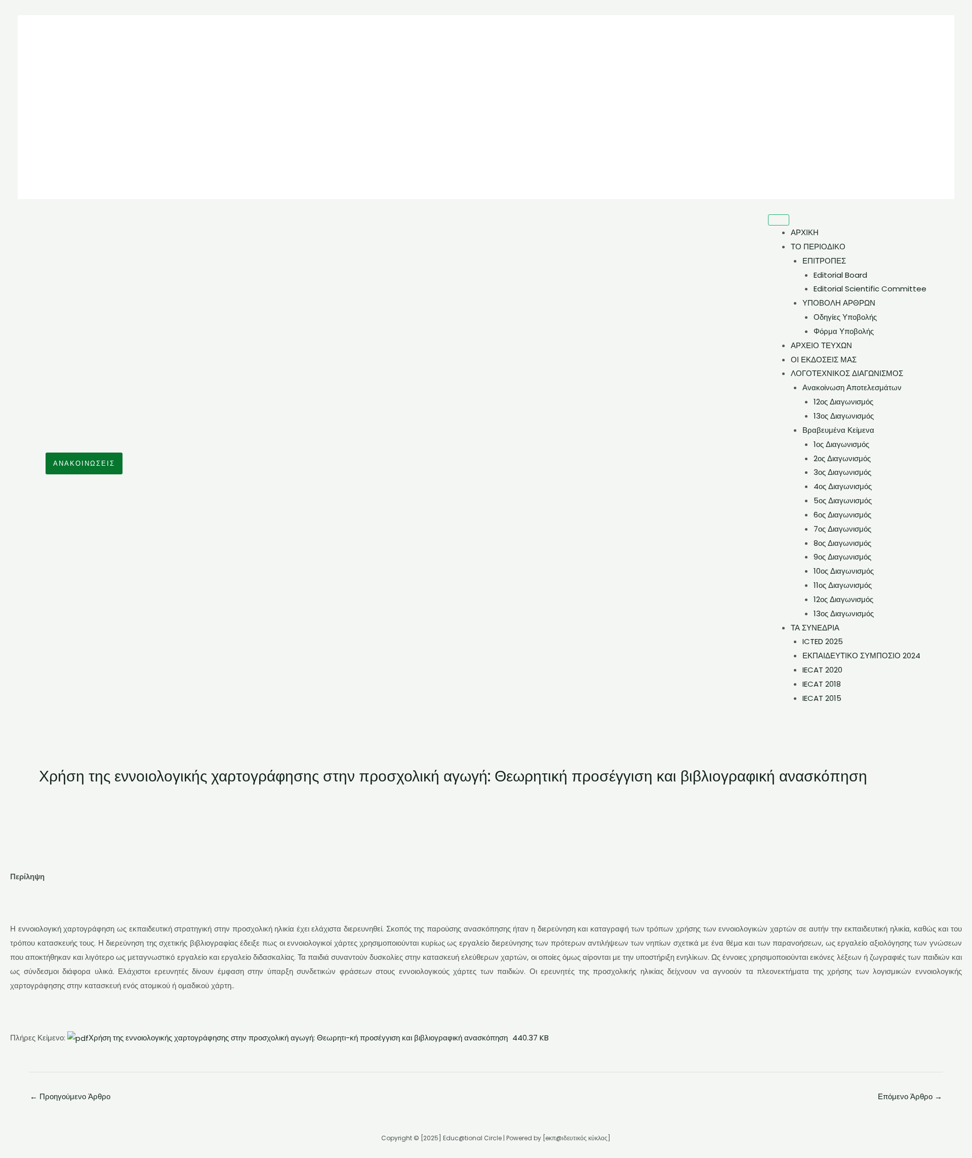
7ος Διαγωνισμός (842, 529)
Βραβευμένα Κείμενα (838, 430)
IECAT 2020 (822, 669)
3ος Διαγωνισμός (842, 472)
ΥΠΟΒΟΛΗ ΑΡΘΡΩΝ (838, 302)
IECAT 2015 (821, 698)
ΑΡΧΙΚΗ (805, 232)
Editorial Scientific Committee (870, 288)
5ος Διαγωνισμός (843, 500)
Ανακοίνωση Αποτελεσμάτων (852, 387)
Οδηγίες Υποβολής (845, 317)
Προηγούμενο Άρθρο (70, 1096)
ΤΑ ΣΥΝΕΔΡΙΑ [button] (815, 627)
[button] (84, 463)
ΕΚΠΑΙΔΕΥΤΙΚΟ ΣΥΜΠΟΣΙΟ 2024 (861, 655)
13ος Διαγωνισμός (844, 415)
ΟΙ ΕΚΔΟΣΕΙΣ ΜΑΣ (824, 359)
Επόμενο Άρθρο (910, 1096)
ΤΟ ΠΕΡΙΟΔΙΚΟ (818, 246)
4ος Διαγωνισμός (843, 486)
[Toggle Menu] (778, 220)
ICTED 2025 (822, 641)
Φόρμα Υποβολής (844, 331)
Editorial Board (840, 275)
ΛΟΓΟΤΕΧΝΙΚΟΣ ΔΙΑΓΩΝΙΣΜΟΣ (847, 373)
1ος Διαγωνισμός (841, 444)
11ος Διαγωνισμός (843, 585)
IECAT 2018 (821, 684)
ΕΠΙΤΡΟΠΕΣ (824, 260)
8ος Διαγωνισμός (842, 543)
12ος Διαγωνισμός (843, 401)
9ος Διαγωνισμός (842, 556)
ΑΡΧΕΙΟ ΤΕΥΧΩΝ (821, 345)
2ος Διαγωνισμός (842, 458)
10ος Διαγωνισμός (844, 571)
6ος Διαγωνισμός (842, 514)
